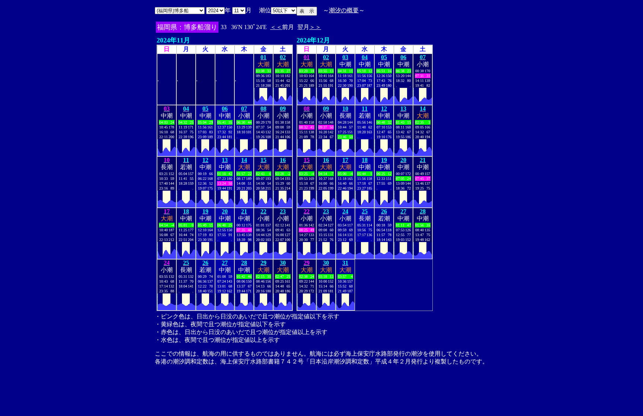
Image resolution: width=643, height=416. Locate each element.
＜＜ (276, 27)
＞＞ (315, 27)
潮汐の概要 (344, 10)
